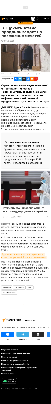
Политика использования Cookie (15, 364)
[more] (46, 216)
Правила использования (11, 353)
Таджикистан (8, 327)
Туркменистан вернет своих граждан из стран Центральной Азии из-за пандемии (23, 256)
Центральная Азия (9, 292)
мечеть (29, 287)
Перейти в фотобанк (35, 74)
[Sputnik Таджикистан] (7, 20)
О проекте (5, 350)
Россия (41, 327)
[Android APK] (9, 381)
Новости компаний (9, 357)
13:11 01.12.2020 (7, 41)
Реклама (26, 353)
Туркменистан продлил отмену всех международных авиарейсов (25, 209)
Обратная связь (7, 374)
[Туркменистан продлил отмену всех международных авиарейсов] (25, 188)
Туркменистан (19, 287)
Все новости (6, 287)
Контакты (15, 350)
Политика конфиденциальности (14, 360)
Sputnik (6, 74)
